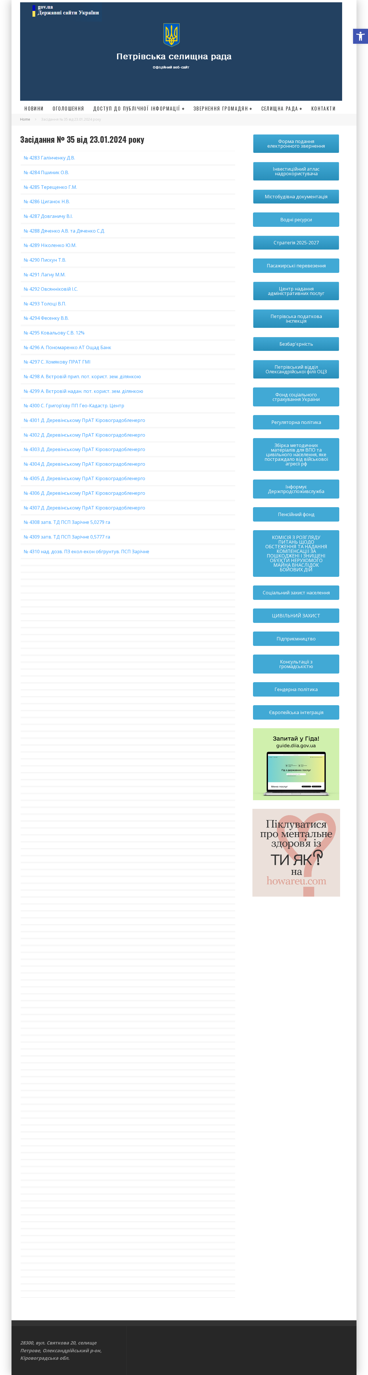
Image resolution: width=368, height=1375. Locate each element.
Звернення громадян (220, 108)
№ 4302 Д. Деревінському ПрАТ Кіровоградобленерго (84, 435)
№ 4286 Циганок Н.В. (47, 201)
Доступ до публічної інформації (137, 108)
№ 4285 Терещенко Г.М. (50, 187)
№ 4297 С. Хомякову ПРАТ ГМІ (57, 362)
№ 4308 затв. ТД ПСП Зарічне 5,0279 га (67, 522)
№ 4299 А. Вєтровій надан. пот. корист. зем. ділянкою (83, 391)
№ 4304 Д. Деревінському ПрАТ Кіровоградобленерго (84, 464)
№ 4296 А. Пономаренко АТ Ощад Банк (67, 347)
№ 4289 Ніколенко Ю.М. (50, 245)
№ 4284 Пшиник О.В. (46, 172)
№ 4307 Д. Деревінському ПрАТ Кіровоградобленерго (84, 508)
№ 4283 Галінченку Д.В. (49, 158)
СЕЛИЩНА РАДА (279, 108)
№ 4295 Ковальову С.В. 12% (54, 333)
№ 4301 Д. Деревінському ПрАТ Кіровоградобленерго (84, 420)
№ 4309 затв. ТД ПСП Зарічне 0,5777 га (67, 537)
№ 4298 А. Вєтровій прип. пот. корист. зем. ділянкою (82, 376)
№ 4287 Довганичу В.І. (48, 216)
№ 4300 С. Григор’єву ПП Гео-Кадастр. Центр (74, 405)
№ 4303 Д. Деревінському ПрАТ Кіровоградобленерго (84, 449)
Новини (34, 108)
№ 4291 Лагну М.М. (45, 274)
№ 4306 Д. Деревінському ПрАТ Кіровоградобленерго (84, 493)
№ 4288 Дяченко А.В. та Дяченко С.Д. (64, 231)
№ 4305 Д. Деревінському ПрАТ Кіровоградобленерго (84, 478)
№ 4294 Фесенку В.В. (46, 318)
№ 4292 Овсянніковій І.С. (51, 289)
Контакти (323, 108)
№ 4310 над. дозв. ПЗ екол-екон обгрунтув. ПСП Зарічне (86, 551)
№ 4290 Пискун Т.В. (45, 260)
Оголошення (69, 108)
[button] (360, 36)
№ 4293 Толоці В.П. (45, 304)
